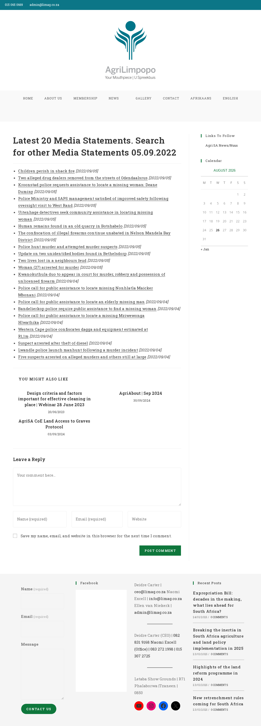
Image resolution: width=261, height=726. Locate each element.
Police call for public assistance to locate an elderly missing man (81, 301)
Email (34, 616)
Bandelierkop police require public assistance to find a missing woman (87, 308)
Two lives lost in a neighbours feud (52, 260)
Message (29, 644)
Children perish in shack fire (46, 170)
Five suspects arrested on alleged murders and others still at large (82, 356)
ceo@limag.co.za (150, 591)
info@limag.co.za (165, 598)
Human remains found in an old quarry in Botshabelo (70, 225)
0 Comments (219, 617)
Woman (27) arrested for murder (48, 267)
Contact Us (38, 709)
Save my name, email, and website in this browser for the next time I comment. (96, 535)
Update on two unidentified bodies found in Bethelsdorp (72, 253)
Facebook (89, 583)
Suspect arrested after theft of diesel (53, 343)
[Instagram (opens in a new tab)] (259, 4)
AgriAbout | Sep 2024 (140, 393)
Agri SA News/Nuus (221, 145)
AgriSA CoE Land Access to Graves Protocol (54, 423)
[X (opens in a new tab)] (248, 4)
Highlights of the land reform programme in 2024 (217, 673)
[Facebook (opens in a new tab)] (254, 4)
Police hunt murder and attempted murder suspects (68, 246)
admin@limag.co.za (153, 612)
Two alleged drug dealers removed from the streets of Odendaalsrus (83, 177)
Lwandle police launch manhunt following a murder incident (78, 349)
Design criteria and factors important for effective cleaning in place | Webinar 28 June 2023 (54, 398)
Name (34, 588)
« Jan (205, 249)
